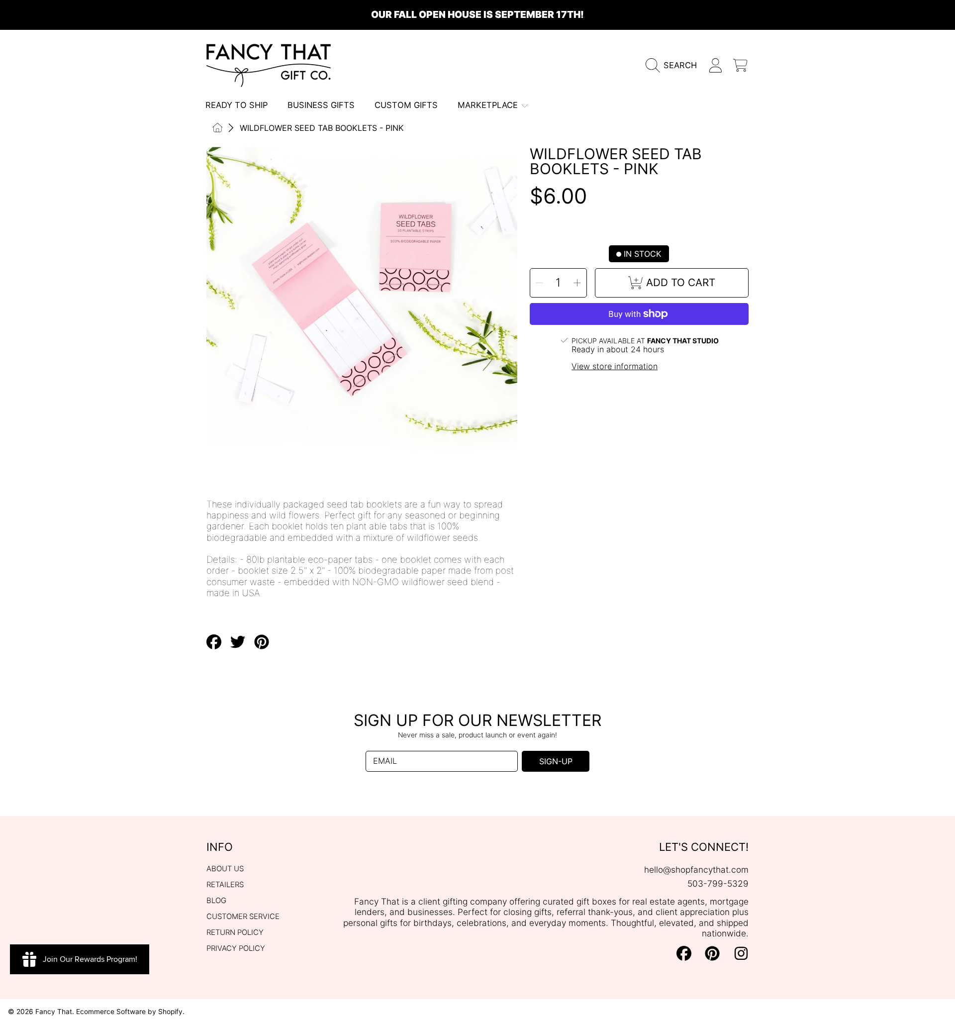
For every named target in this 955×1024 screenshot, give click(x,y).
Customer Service (243, 916)
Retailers (225, 884)
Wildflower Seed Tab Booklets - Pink (322, 128)
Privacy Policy (235, 948)
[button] (674, 65)
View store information (615, 366)
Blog (216, 900)
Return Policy (235, 932)
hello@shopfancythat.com (696, 869)
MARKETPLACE (489, 105)
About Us (225, 868)
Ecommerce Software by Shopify (129, 1012)
